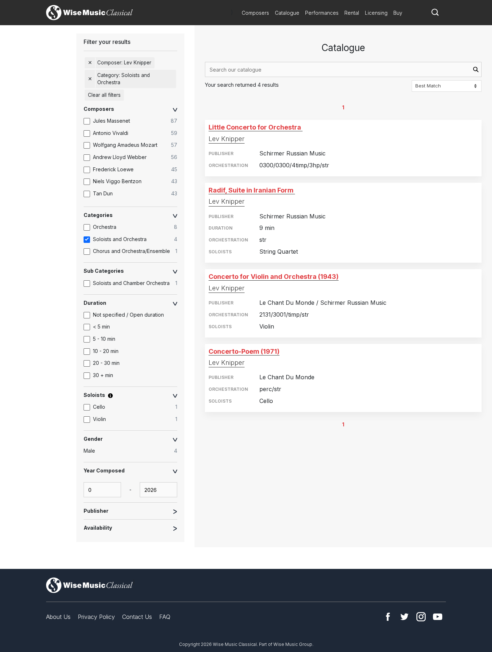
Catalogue (287, 13)
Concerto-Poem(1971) (244, 351)
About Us (58, 616)
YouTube (437, 616)
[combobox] (343, 69)
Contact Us (137, 616)
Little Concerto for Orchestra (255, 127)
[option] (134, 121)
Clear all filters (104, 95)
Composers (255, 13)
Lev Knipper (227, 138)
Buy (397, 13)
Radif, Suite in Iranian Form (251, 190)
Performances (322, 13)
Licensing (376, 13)
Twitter (404, 616)
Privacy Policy (96, 616)
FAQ (164, 616)
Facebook (388, 616)
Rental (351, 13)
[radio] (134, 451)
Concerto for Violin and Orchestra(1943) (274, 276)
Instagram (421, 616)
